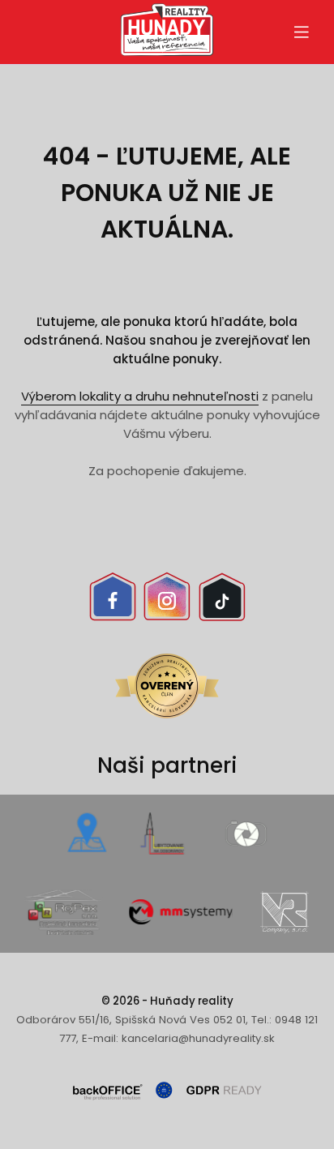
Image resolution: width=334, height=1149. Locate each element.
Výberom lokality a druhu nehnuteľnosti (140, 396)
